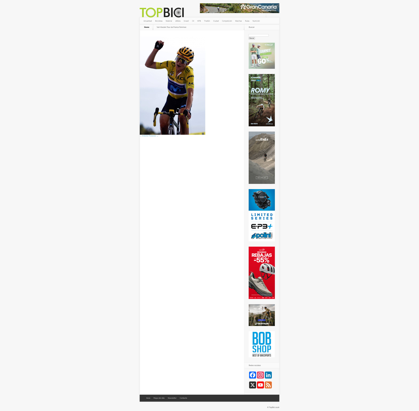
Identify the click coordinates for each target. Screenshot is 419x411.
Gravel (186, 21)
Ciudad (216, 21)
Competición (227, 21)
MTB (199, 21)
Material (169, 21)
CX (193, 21)
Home (146, 27)
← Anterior (144, 136)
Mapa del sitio (159, 398)
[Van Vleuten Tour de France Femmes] (172, 134)
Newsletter (172, 398)
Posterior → (153, 136)
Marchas (238, 21)
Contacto (183, 398)
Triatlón (207, 21)
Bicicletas (158, 21)
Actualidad (148, 21)
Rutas (247, 21)
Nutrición (256, 21)
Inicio (148, 398)
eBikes (177, 21)
